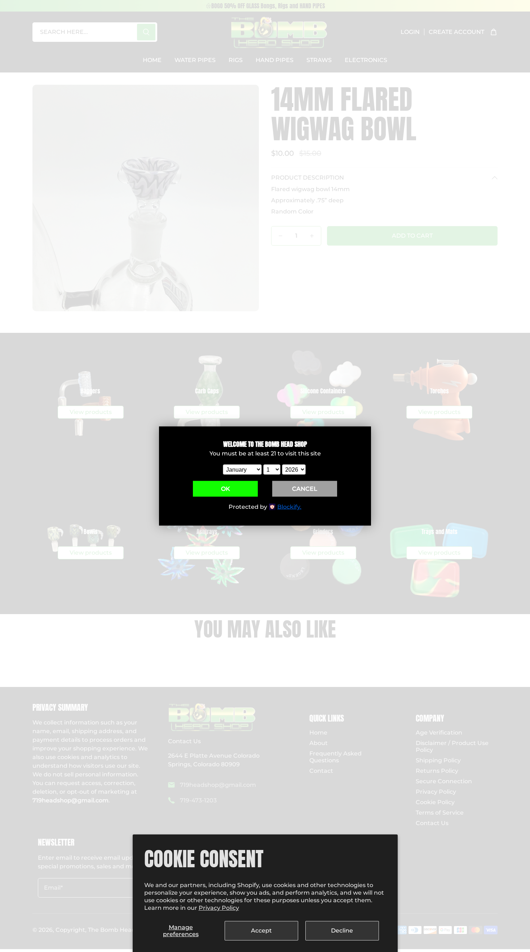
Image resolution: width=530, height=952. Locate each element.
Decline (342, 930)
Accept (261, 930)
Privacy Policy (219, 907)
